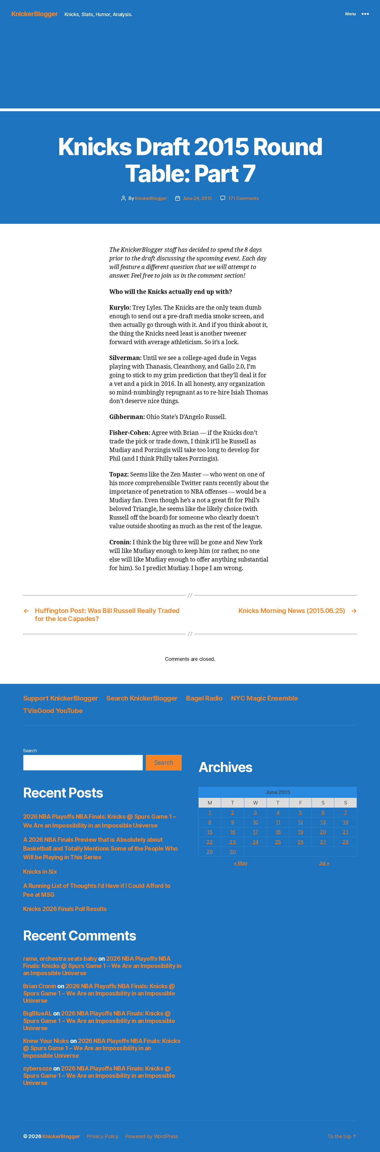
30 (233, 852)
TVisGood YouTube (53, 711)
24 (255, 842)
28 (345, 842)
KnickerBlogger (34, 14)
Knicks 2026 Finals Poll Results (65, 908)
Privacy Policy (102, 1136)
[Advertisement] (190, 69)
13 (323, 822)
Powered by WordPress (151, 1136)
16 (232, 832)
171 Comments (243, 198)
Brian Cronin (39, 986)
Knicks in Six (40, 871)
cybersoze (37, 1068)
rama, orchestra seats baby (60, 958)
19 (300, 832)
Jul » (324, 863)
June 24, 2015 (197, 198)
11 (278, 822)
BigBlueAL (37, 1013)
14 (345, 822)
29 (210, 852)
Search (30, 750)
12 (300, 822)
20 (323, 832)
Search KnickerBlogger (141, 698)
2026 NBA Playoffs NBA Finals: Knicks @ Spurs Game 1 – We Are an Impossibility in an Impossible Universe (102, 966)
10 (255, 822)
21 (345, 832)
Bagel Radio (204, 698)
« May (241, 863)
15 (209, 832)
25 (278, 842)
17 (255, 832)
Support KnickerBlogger (60, 698)
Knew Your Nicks (46, 1040)
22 (210, 842)
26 (300, 842)
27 (323, 842)
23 (233, 842)
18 (278, 832)
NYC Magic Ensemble (264, 698)
